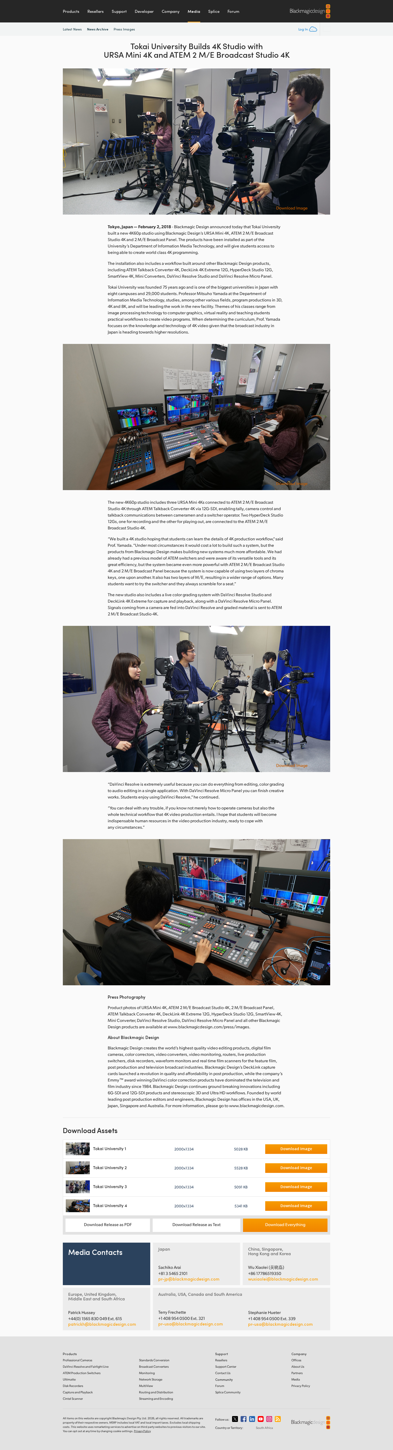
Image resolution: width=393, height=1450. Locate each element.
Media (194, 11)
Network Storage (150, 1379)
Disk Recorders (73, 1386)
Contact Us (222, 1373)
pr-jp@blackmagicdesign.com (188, 1279)
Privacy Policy (300, 1386)
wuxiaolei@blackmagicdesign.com (283, 1279)
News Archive (97, 29)
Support (119, 11)
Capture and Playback (78, 1392)
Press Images (124, 29)
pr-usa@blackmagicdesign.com (190, 1324)
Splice (213, 11)
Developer (144, 11)
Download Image (292, 208)
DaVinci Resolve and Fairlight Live (86, 1366)
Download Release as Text (196, 1224)
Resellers (95, 11)
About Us (297, 1366)
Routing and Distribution (156, 1392)
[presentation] (70, 141)
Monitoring (147, 1373)
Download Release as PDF (108, 1224)
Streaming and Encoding (156, 1399)
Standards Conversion (154, 1360)
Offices (296, 1360)
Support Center (225, 1366)
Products (71, 11)
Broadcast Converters (154, 1366)
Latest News (72, 29)
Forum (233, 11)
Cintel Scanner (73, 1399)
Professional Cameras (77, 1360)
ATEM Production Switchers (82, 1373)
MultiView (146, 1386)
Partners (297, 1373)
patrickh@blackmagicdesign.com (102, 1324)
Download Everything (285, 1224)
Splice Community (228, 1392)
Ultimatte (69, 1379)
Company (171, 11)
